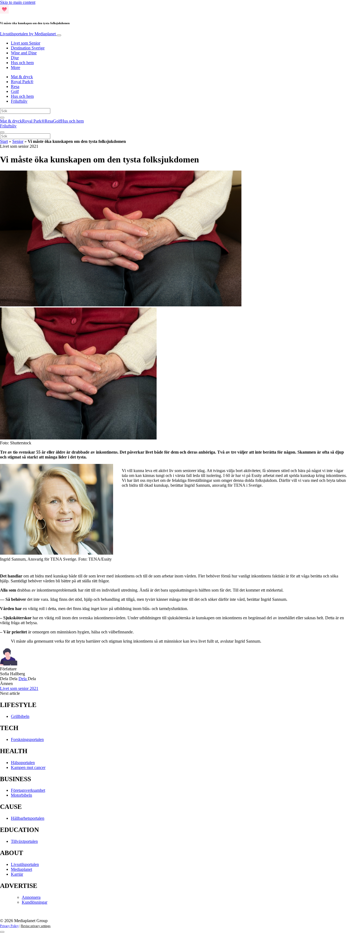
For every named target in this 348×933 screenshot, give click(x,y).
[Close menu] (2, 132)
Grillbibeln (20, 716)
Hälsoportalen (23, 762)
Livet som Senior (25, 43)
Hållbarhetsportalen (27, 818)
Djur (15, 57)
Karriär (17, 874)
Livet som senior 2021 (19, 688)
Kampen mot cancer (28, 767)
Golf (15, 91)
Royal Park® (22, 81)
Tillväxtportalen (24, 841)
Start (4, 141)
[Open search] (2, 117)
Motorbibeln (21, 795)
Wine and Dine (24, 53)
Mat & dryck (22, 76)
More (15, 67)
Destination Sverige (28, 48)
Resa (15, 86)
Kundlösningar (34, 902)
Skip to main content (17, 2)
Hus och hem (22, 62)
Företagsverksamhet (28, 790)
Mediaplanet (21, 869)
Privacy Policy (9, 926)
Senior (17, 141)
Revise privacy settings (36, 926)
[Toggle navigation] (59, 35)
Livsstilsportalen (28, 34)
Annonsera (31, 897)
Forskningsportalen (27, 739)
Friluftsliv (19, 101)
